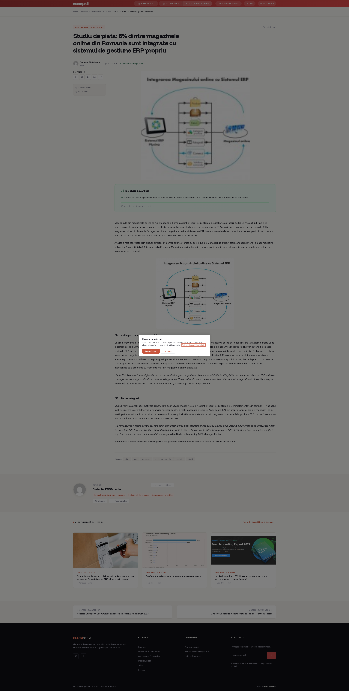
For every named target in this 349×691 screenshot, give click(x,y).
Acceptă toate (151, 351)
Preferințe (168, 351)
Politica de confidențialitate (193, 345)
